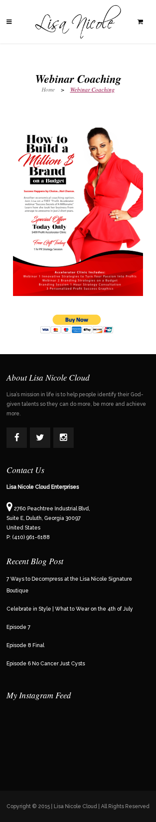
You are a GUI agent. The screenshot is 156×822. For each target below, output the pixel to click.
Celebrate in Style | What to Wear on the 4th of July (69, 609)
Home (48, 89)
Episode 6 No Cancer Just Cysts (45, 664)
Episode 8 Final (25, 645)
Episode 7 (18, 627)
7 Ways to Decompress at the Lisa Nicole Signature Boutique (69, 585)
